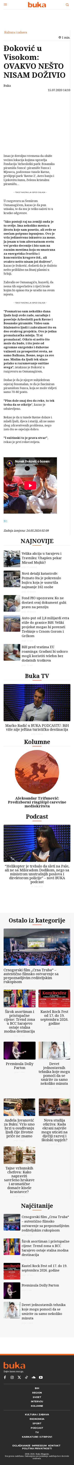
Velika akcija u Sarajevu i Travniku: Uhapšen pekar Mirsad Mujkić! (42, 558)
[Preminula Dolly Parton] (20, 1050)
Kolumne (37, 741)
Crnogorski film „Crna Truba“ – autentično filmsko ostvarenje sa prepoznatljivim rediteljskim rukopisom (31, 975)
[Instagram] (12, 1377)
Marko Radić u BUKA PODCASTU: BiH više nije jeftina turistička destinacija (37, 727)
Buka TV (37, 675)
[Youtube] (40, 1377)
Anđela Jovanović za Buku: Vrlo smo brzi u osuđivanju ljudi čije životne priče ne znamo (19, 1128)
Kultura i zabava (15, 32)
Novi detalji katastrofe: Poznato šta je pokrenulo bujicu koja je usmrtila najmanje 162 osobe (41, 580)
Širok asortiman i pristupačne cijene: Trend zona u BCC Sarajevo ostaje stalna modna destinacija (19, 1021)
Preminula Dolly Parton (19, 1065)
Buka (7, 85)
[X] (13, 110)
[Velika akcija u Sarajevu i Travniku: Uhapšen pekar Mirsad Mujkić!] (12, 559)
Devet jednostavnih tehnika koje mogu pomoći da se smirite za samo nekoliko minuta (54, 1073)
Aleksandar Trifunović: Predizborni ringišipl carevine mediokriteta (37, 802)
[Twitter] (19, 1377)
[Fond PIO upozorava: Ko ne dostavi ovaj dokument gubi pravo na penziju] (12, 603)
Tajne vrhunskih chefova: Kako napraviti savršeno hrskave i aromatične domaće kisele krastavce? (19, 1180)
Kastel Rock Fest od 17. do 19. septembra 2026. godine (54, 1017)
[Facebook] (13, 102)
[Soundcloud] (33, 1377)
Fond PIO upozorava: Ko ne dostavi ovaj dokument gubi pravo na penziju (44, 602)
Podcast (37, 816)
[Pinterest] (13, 119)
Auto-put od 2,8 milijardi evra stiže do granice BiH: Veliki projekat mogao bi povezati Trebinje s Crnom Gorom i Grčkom (45, 627)
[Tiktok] (26, 1377)
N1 (6, 521)
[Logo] (37, 4)
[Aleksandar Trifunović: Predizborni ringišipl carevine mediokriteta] (37, 772)
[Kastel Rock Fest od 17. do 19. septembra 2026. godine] (54, 998)
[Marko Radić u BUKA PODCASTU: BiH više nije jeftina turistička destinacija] (37, 702)
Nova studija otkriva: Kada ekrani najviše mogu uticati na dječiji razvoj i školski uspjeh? (54, 1130)
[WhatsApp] (13, 127)
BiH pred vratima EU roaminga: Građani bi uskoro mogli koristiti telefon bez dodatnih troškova (45, 653)
